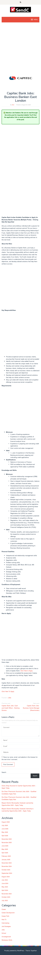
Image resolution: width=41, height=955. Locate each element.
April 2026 (5, 835)
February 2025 (6, 856)
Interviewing (5, 923)
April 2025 (5, 853)
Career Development (8, 913)
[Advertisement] (20, 46)
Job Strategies (6, 926)
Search (4, 772)
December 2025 (7, 839)
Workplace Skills (7, 940)
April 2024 (5, 890)
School (4, 933)
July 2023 (5, 900)
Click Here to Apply (26, 671)
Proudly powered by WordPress (14, 950)
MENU (36, 20)
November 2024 (7, 866)
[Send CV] (20, 9)
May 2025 (5, 849)
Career (4, 909)
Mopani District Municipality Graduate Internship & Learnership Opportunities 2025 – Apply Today (17, 810)
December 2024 (7, 863)
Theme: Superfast (31, 950)
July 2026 (5, 825)
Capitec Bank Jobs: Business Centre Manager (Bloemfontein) (31, 706)
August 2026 (6, 822)
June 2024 (5, 883)
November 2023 (7, 894)
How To (4, 919)
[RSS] (20, 2)
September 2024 (7, 873)
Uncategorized (6, 936)
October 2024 (6, 870)
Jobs (9, 698)
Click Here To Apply (8, 691)
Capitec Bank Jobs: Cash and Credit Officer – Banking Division (10, 706)
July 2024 (5, 880)
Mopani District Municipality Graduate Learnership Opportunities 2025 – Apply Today (17, 804)
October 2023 (6, 897)
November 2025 (7, 842)
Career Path (5, 916)
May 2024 (5, 887)
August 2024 (6, 876)
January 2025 (6, 859)
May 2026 (5, 832)
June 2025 (5, 846)
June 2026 (5, 829)
